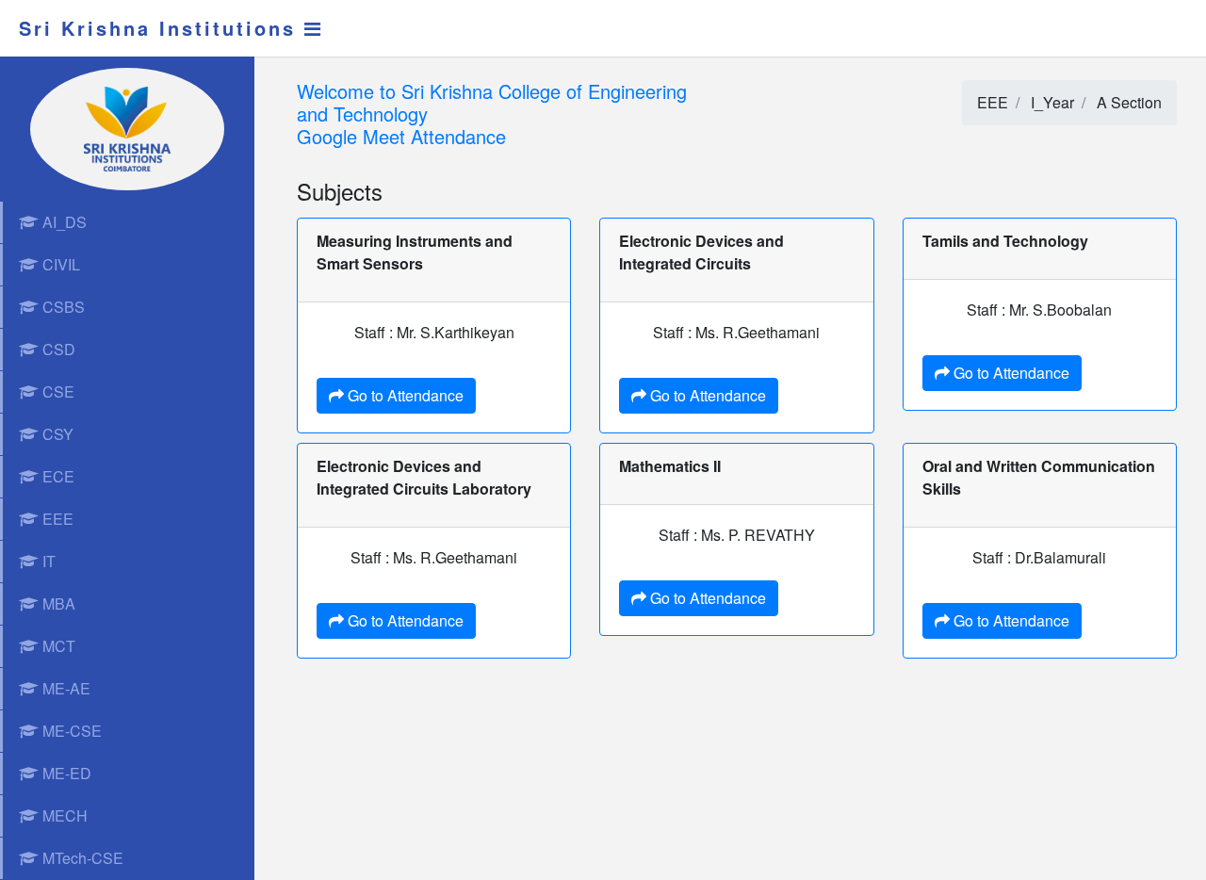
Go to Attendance (404, 395)
